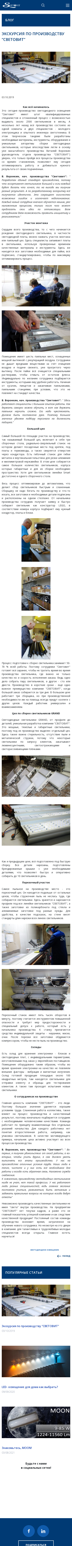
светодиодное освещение (44, 1249)
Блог (9, 20)
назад (66, 1255)
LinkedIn (43, 1531)
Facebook (29, 1531)
